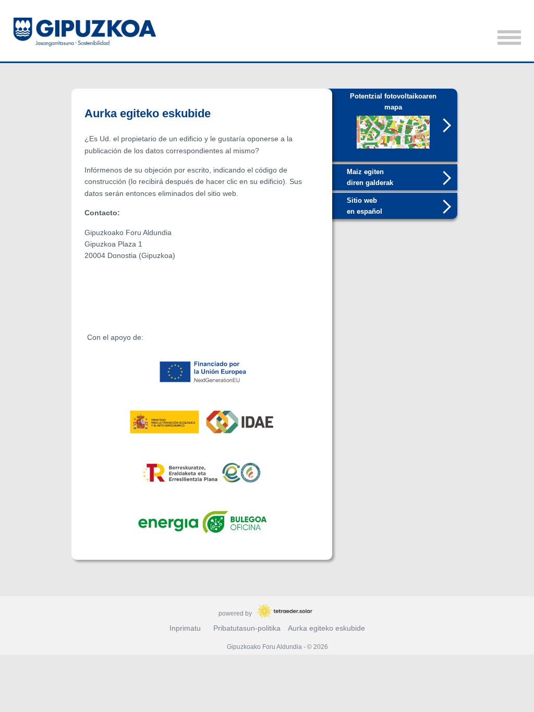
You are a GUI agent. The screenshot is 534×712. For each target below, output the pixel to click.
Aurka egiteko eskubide (326, 628)
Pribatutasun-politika (247, 628)
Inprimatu (185, 628)
